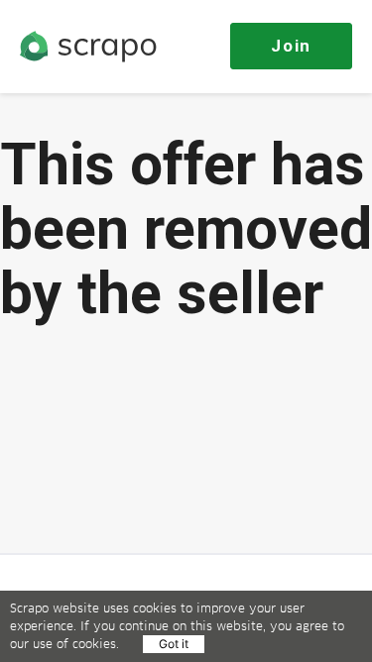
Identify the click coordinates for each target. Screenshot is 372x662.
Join (291, 45)
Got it (173, 643)
